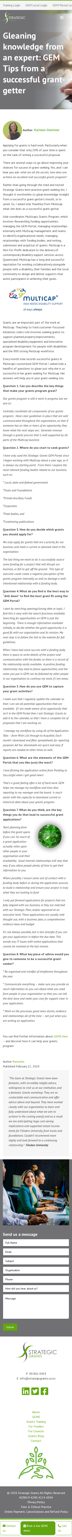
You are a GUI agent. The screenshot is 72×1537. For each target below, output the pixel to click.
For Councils (36, 1431)
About (36, 1412)
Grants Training (36, 1421)
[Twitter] (35, 1391)
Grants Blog (36, 1436)
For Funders (36, 1426)
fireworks (18, 1061)
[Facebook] (44, 1391)
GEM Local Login (36, 5)
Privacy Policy (36, 1502)
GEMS (36, 1417)
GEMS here (61, 1036)
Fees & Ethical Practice (36, 1507)
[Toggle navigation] (62, 17)
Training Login (11, 5)
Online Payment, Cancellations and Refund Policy (36, 1512)
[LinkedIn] (25, 1391)
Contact (36, 1441)
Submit (10, 1327)
